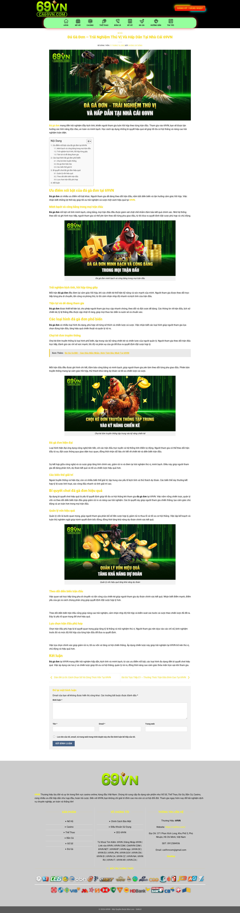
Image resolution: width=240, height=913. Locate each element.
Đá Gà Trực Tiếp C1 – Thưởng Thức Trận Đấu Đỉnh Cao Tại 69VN (154, 677)
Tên (55, 724)
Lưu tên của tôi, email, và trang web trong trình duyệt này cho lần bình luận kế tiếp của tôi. (96, 737)
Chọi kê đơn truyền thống (66, 161)
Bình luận (57, 700)
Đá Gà (141, 25)
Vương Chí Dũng (135, 45)
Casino (90, 25)
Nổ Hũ (78, 25)
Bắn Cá (117, 25)
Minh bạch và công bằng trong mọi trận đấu (74, 148)
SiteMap (171, 856)
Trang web (150, 724)
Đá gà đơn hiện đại (64, 164)
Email (102, 724)
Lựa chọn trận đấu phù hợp (67, 179)
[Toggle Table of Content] (87, 141)
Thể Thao (103, 25)
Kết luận (56, 183)
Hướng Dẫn (156, 25)
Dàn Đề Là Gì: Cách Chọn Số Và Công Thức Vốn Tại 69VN (82, 677)
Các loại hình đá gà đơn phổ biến (67, 158)
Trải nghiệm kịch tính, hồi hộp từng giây (72, 151)
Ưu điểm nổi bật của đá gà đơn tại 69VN (70, 145)
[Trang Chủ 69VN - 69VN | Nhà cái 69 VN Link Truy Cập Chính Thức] (52, 8)
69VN (66, 25)
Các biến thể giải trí (64, 167)
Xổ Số (129, 25)
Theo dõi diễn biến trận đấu (67, 176)
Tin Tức (170, 25)
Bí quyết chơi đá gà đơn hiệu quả (67, 170)
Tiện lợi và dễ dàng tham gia (68, 155)
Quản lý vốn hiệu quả (65, 173)
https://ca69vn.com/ (175, 827)
